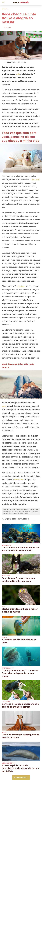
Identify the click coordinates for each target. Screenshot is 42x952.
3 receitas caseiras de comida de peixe (19, 641)
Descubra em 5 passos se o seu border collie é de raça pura (18, 579)
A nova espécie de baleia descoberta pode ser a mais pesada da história (21, 768)
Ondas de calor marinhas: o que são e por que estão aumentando (21, 549)
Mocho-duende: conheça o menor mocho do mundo (20, 610)
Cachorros (6, 576)
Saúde (4, 732)
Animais (4, 9)
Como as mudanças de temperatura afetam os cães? (20, 736)
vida (18, 74)
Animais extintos (8, 763)
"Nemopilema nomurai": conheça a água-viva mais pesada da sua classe (20, 673)
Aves (3, 606)
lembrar (21, 286)
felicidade (18, 479)
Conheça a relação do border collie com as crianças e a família (20, 705)
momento (36, 179)
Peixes (4, 637)
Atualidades (6, 545)
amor (4, 406)
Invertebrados (7, 668)
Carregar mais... (21, 777)
